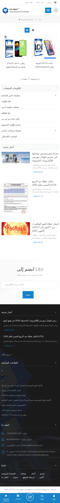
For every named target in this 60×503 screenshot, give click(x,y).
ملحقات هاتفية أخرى (10, 107)
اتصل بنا (4, 477)
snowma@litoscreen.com (32, 445)
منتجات (23, 473)
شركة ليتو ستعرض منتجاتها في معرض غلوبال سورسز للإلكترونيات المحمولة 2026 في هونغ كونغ (31, 320)
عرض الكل (6, 354)
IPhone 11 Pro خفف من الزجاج (14, 415)
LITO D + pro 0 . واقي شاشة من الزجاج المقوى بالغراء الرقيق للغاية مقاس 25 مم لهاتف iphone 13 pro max (15, 65)
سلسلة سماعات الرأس (11, 130)
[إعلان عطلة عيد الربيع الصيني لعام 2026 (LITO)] (15, 198)
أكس (41, 477)
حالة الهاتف (6, 101)
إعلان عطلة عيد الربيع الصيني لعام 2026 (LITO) (23, 336)
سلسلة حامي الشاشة (10, 95)
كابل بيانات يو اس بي (10, 118)
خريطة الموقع (29, 477)
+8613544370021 (14, 439)
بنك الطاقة (5, 113)
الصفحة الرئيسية (27, 19)
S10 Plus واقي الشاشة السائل (13, 395)
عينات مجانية (40, 2)
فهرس (49, 2)
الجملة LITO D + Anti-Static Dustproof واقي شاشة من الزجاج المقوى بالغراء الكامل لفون (44, 65)
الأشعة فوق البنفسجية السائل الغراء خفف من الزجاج (22, 385)
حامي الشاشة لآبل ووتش (11, 390)
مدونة (15, 477)
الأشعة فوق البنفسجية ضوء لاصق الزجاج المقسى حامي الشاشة (26, 400)
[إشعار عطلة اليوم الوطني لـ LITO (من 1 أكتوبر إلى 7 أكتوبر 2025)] (15, 228)
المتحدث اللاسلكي (9, 136)
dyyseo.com (36, 492)
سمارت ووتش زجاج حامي (11, 410)
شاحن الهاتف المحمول (11, 124)
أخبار (33, 473)
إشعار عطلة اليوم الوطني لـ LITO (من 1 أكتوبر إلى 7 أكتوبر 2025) (45, 227)
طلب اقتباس (29, 2)
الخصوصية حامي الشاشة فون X (13, 405)
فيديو (42, 473)
